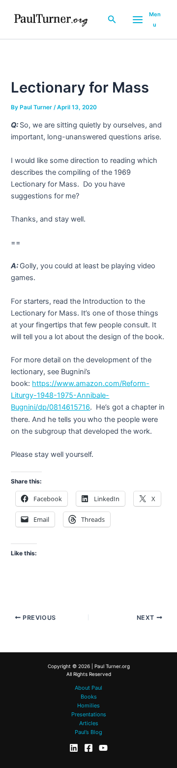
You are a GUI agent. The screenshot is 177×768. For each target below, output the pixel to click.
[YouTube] (103, 747)
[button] (112, 19)
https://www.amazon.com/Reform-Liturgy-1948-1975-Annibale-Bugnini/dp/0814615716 (80, 395)
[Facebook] (88, 747)
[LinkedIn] (73, 747)
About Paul (88, 687)
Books (89, 696)
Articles (88, 723)
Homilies (88, 705)
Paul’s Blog (88, 732)
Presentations (88, 714)
